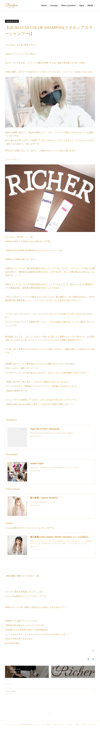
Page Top (50, 714)
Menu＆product (68, 5)
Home (44, 5)
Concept (54, 5)
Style (81, 5)
